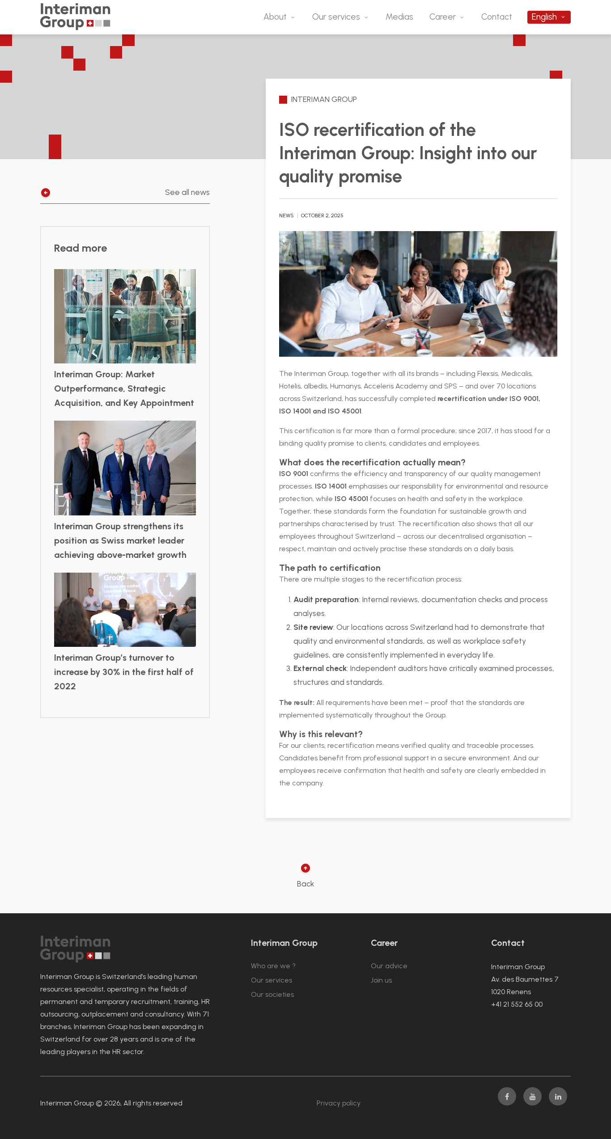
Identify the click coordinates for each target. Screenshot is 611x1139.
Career (442, 17)
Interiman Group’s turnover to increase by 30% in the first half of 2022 (124, 672)
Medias (399, 17)
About (275, 17)
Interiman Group (324, 99)
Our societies (272, 994)
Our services (336, 17)
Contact (496, 17)
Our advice (389, 966)
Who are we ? (273, 966)
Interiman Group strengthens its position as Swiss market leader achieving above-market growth (120, 540)
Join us (381, 980)
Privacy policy (339, 1103)
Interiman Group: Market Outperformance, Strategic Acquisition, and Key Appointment (124, 388)
